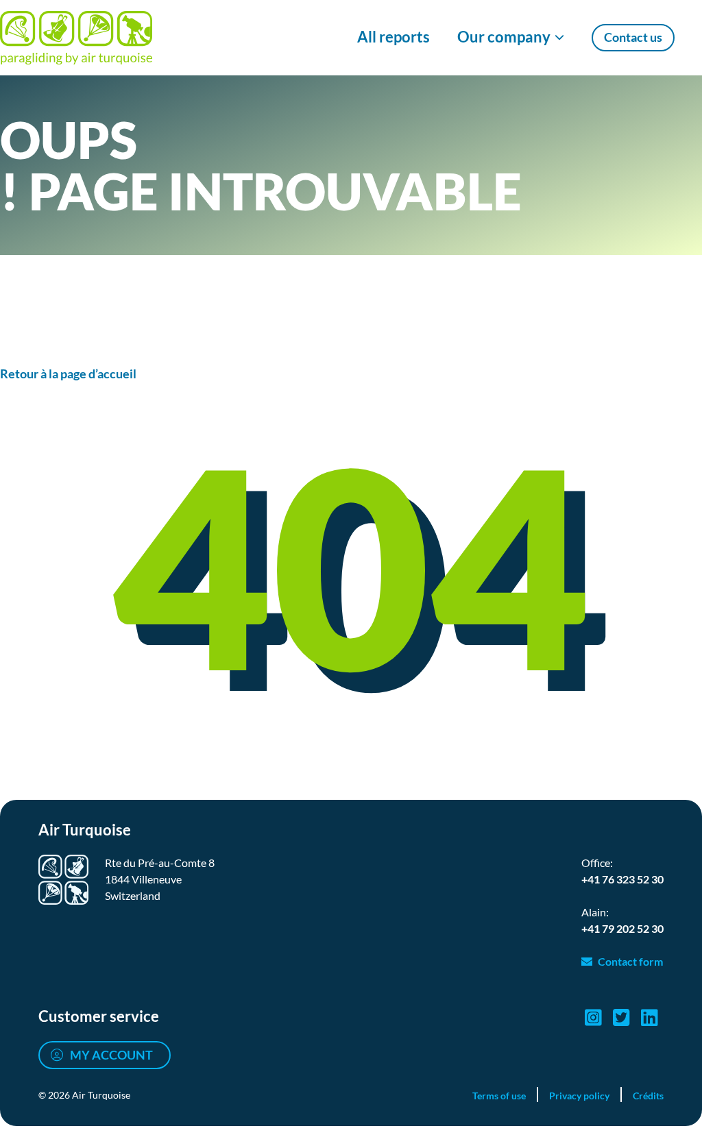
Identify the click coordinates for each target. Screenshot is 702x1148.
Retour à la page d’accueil (68, 373)
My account (111, 1054)
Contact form (630, 961)
